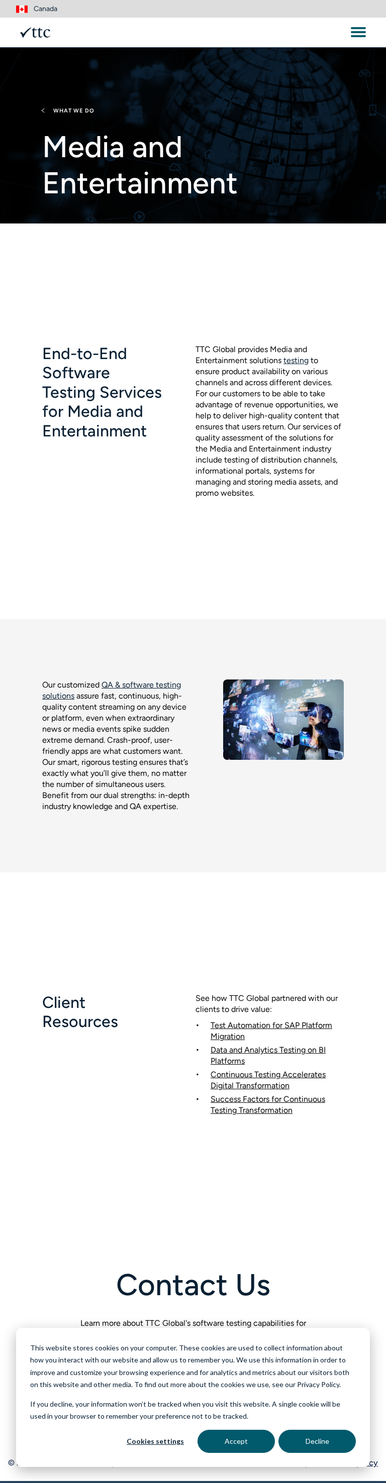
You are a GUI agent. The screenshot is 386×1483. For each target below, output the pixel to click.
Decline (317, 1441)
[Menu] (358, 32)
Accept (236, 1441)
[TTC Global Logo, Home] (35, 32)
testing (296, 360)
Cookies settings (155, 1441)
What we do (72, 110)
